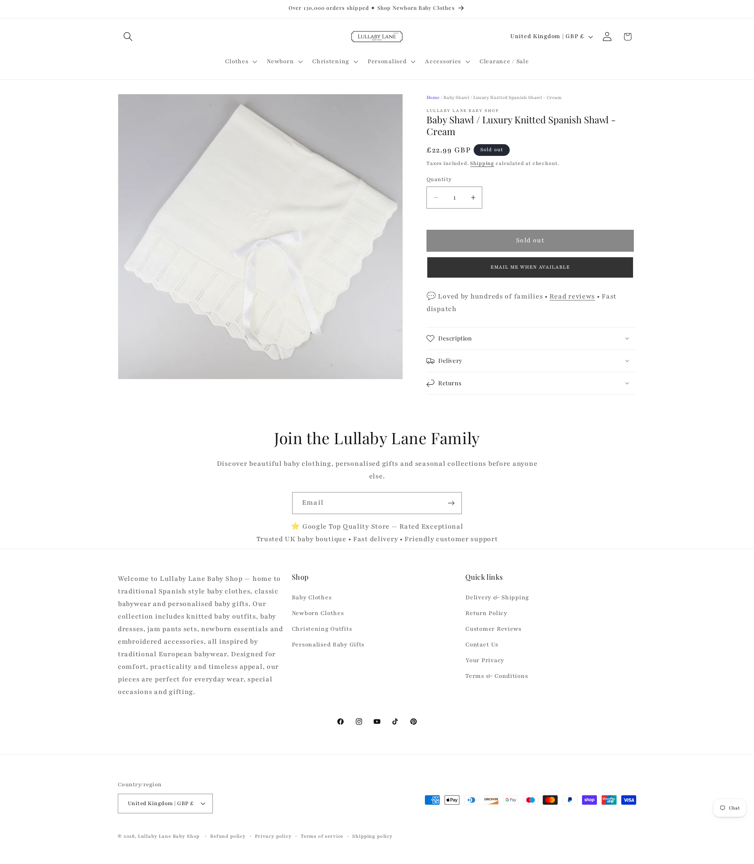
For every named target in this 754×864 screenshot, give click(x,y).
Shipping (482, 163)
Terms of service (322, 836)
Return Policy (486, 613)
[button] (128, 36)
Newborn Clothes (318, 613)
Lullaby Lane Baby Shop (168, 836)
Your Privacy (484, 660)
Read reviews (572, 296)
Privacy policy (273, 836)
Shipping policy (372, 836)
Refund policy (228, 836)
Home (432, 97)
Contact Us (481, 645)
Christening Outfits (322, 629)
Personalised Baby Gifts (328, 645)
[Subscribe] (451, 503)
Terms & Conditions (496, 676)
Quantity (439, 179)
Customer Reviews (493, 629)
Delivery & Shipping (497, 598)
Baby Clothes (312, 598)
